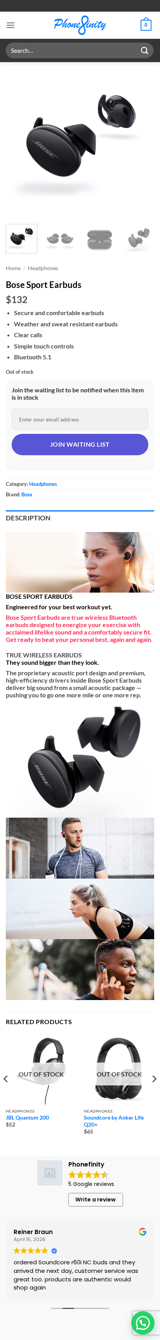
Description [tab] (28, 518)
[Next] (141, 142)
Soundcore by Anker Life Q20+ (114, 1121)
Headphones (43, 268)
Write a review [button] (95, 1199)
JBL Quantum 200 (27, 1118)
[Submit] (145, 50)
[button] (10, 25)
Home (13, 268)
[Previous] (19, 142)
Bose (26, 494)
